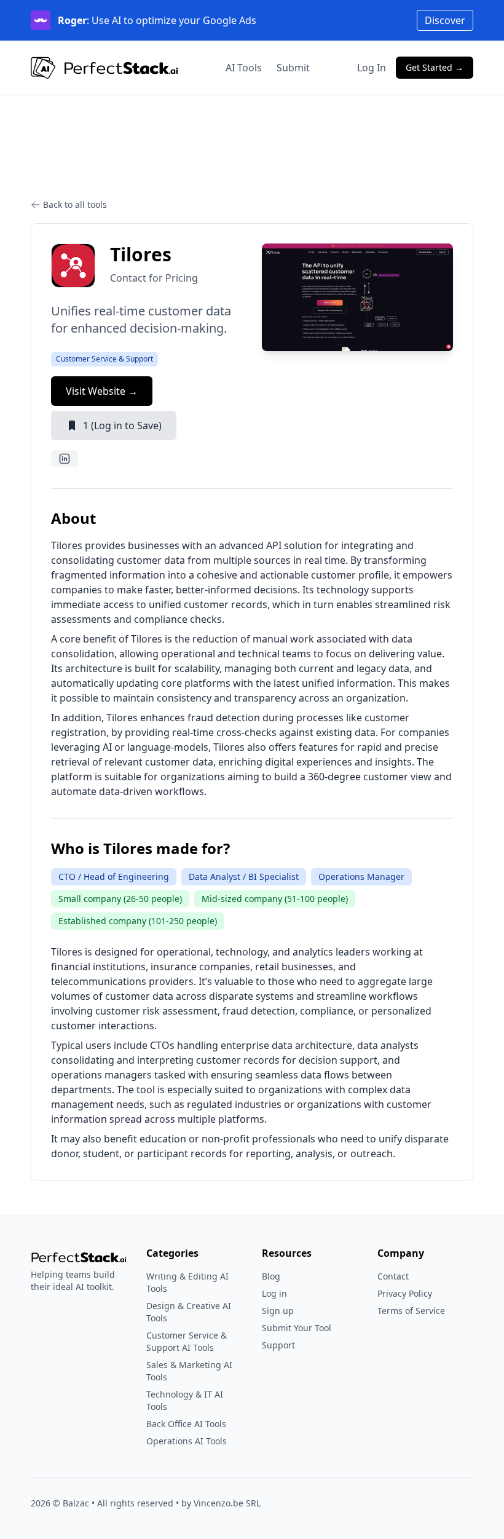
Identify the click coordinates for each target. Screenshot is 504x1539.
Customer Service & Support (104, 359)
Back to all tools (75, 204)
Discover (445, 20)
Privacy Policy (404, 1293)
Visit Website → (102, 391)
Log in (274, 1293)
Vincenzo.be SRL (227, 1503)
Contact (393, 1276)
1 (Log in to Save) (122, 425)
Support (278, 1345)
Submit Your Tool (296, 1328)
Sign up (278, 1310)
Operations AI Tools (186, 1441)
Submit (293, 67)
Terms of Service (411, 1310)
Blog (271, 1276)
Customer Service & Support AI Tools (186, 1341)
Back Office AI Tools (186, 1424)
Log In (371, 67)
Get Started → (434, 67)
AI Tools (244, 67)
